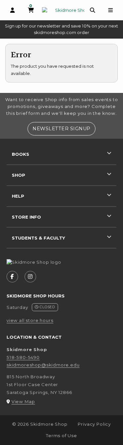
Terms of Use (61, 435)
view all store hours (30, 320)
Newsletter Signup (63, 128)
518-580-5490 (23, 357)
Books (20, 154)
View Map (23, 401)
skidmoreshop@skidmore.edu (43, 364)
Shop (18, 175)
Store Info (26, 217)
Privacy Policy (94, 424)
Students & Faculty (38, 237)
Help (18, 196)
